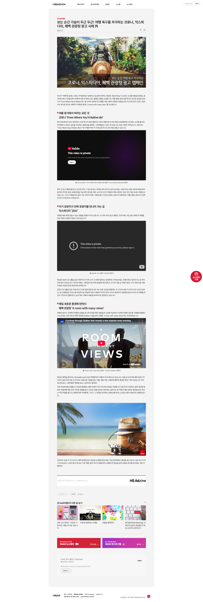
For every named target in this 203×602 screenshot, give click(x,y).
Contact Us (99, 594)
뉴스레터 (129, 4)
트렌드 (107, 4)
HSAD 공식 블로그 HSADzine (59, 4)
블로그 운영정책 (68, 594)
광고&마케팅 (95, 4)
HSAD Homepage (89, 594)
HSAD (56, 594)
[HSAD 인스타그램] (124, 543)
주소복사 (144, 30)
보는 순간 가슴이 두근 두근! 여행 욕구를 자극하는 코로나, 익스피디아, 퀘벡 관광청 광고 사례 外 (100, 23)
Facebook (140, 30)
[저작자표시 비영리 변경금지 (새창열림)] (80, 494)
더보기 (145, 502)
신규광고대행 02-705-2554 (87, 596)
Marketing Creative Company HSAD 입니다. (76, 566)
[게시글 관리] (66, 494)
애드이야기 (80, 4)
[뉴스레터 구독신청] (79, 543)
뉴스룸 (118, 4)
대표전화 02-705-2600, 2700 (71, 596)
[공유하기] (63, 494)
